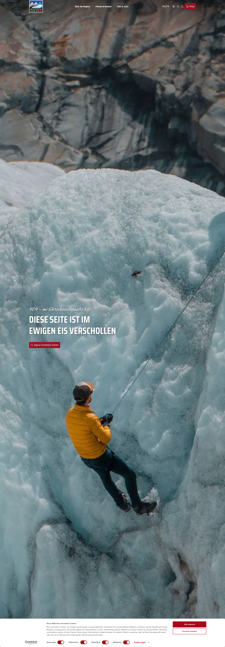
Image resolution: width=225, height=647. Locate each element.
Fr (168, 6)
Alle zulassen (189, 624)
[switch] (83, 642)
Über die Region (82, 6)
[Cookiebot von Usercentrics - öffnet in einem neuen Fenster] (31, 642)
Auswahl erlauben (189, 631)
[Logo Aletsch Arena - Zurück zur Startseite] (36, 6)
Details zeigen (140, 642)
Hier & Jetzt (122, 6)
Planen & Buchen (104, 6)
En (163, 6)
